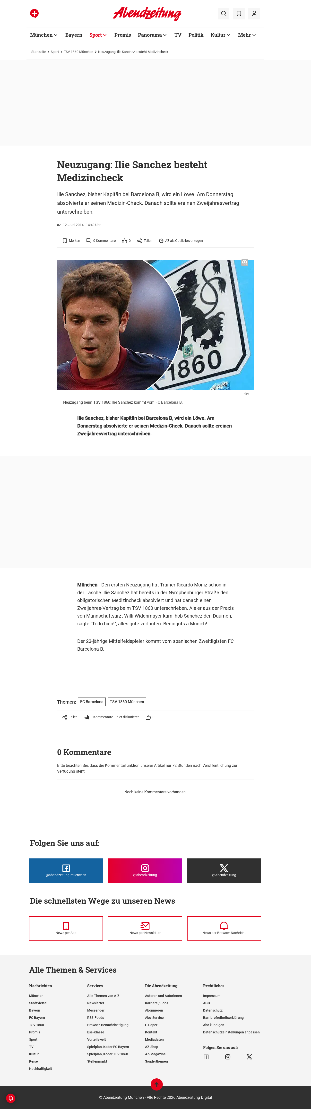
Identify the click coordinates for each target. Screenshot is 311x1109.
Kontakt (151, 1032)
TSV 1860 (36, 1025)
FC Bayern (37, 1018)
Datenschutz (213, 1010)
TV (177, 35)
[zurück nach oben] (157, 1087)
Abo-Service (154, 1018)
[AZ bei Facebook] (206, 1057)
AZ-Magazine (155, 1054)
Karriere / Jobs (156, 1003)
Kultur (218, 35)
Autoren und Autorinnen (163, 996)
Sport (95, 35)
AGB (206, 1003)
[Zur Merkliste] (239, 13)
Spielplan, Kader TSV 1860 (107, 1054)
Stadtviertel (38, 1003)
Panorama (150, 35)
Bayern (73, 35)
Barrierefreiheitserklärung (223, 1018)
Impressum (211, 996)
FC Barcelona (92, 701)
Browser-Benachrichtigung (108, 1025)
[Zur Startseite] (147, 20)
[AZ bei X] (249, 1057)
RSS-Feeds (95, 1018)
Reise (33, 1061)
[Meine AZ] (254, 13)
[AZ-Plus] (34, 13)
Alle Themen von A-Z (103, 996)
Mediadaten (154, 1039)
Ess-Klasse (95, 1032)
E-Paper (151, 1025)
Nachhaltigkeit (40, 1069)
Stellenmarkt (97, 1061)
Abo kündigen (213, 1025)
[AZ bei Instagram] (228, 1057)
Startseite (38, 52)
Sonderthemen (156, 1061)
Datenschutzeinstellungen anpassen (231, 1032)
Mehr (244, 35)
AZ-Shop (151, 1047)
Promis (122, 35)
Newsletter (95, 1003)
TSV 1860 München (78, 52)
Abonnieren (154, 1010)
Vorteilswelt (96, 1039)
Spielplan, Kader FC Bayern (108, 1047)
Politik (196, 35)
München (41, 35)
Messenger (95, 1010)
